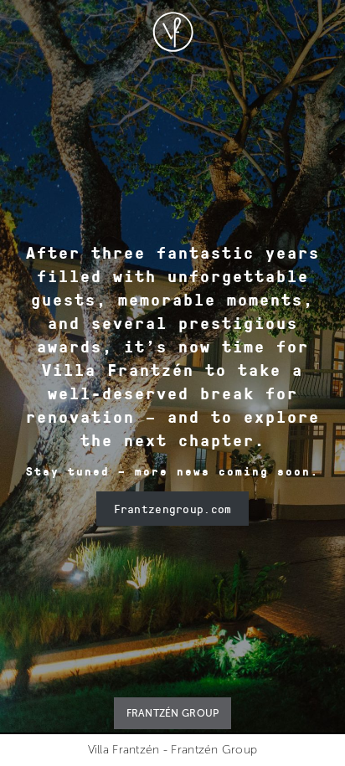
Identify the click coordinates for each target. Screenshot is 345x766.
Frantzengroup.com (173, 509)
